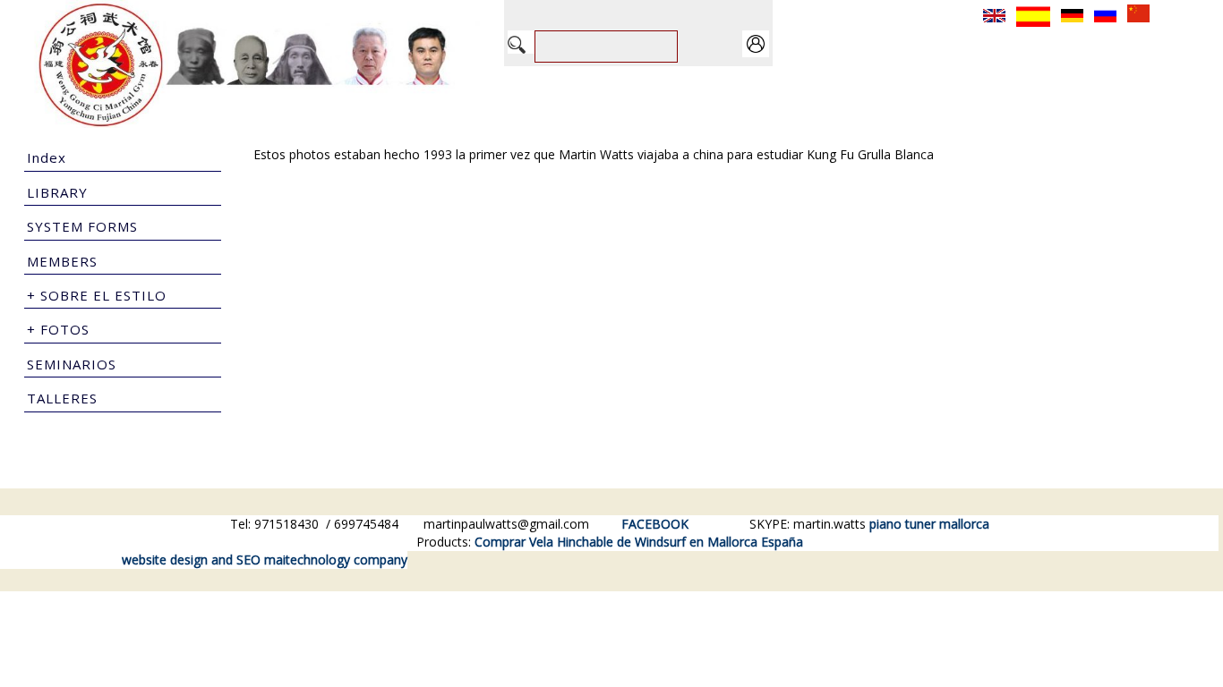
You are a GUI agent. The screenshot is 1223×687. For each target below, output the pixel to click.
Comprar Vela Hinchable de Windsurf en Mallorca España (639, 541)
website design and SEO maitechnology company (264, 559)
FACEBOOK (654, 523)
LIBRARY (57, 192)
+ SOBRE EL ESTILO (97, 295)
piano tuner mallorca (929, 523)
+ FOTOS (58, 329)
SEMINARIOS (71, 364)
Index (46, 157)
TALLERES (62, 398)
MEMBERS (62, 261)
